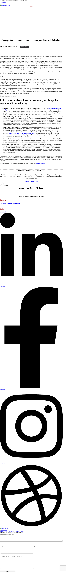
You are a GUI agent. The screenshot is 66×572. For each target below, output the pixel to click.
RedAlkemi (3, 2)
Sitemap (21, 531)
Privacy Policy (11, 531)
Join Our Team (3, 531)
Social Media (24, 46)
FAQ (17, 531)
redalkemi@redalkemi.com (10, 203)
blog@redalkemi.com (31, 181)
